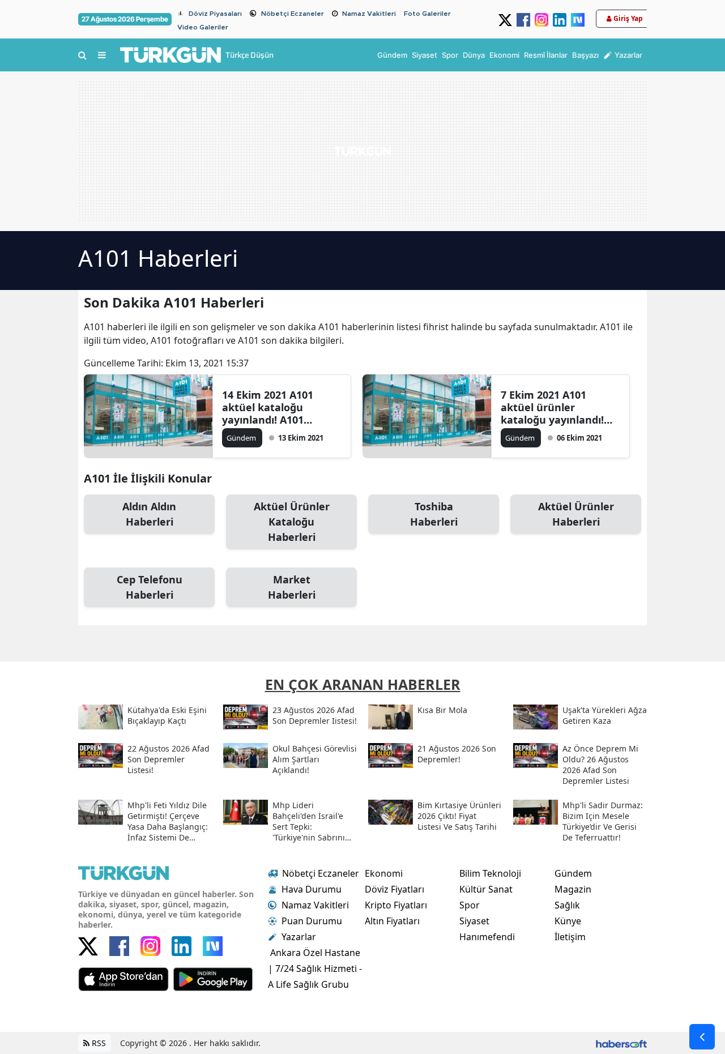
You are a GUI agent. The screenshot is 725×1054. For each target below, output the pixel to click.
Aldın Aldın (149, 514)
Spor (469, 905)
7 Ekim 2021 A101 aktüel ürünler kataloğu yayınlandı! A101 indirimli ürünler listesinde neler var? (556, 407)
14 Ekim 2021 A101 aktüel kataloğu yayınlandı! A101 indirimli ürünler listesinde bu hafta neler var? (269, 407)
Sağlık (567, 905)
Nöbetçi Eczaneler (292, 13)
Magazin (573, 889)
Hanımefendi (487, 937)
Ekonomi (384, 873)
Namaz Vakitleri (369, 13)
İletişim (570, 937)
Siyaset (474, 921)
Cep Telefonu (149, 587)
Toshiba (434, 514)
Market (291, 587)
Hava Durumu (312, 889)
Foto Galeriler (427, 13)
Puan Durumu (312, 921)
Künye (568, 921)
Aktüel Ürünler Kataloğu (292, 522)
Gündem (573, 873)
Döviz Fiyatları (394, 889)
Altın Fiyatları (392, 921)
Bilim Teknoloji (490, 873)
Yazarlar (299, 937)
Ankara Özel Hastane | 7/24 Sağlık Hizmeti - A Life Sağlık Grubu (315, 968)
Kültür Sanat (486, 889)
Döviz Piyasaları (215, 13)
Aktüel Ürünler (576, 514)
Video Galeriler (202, 27)
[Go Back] (702, 1036)
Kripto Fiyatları (396, 905)
